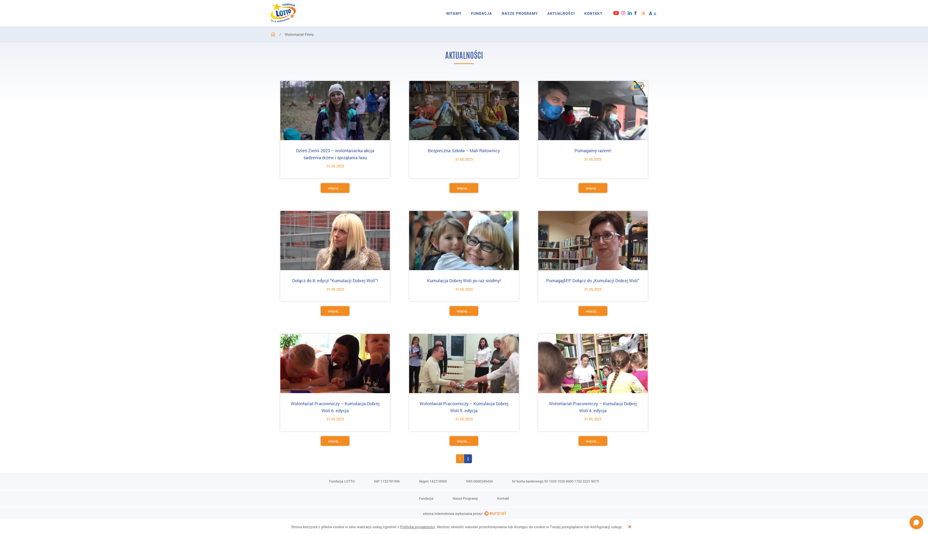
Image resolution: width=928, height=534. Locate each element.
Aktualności (561, 13)
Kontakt (593, 13)
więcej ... (335, 188)
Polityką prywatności (417, 526)
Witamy (453, 13)
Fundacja (481, 13)
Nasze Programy (520, 13)
